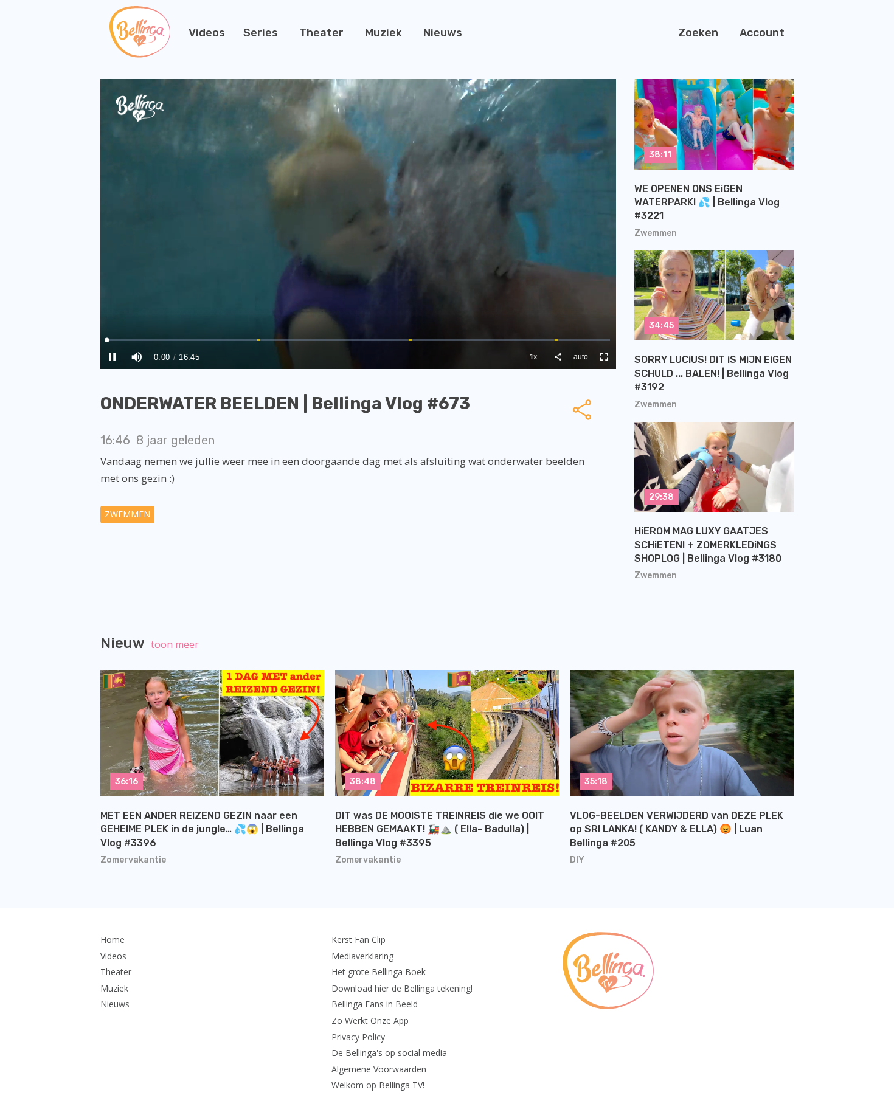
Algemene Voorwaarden (378, 1069)
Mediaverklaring (362, 956)
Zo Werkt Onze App (370, 1020)
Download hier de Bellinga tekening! (402, 988)
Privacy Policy (358, 1037)
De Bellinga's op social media (389, 1052)
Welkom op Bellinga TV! (377, 1085)
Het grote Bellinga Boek (378, 972)
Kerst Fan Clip (358, 939)
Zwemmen (127, 514)
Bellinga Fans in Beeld (374, 1004)
